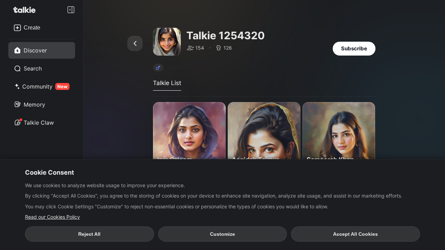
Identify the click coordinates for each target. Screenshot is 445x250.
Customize (222, 234)
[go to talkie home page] (26, 9)
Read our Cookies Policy (52, 217)
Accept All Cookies (355, 234)
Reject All (89, 234)
